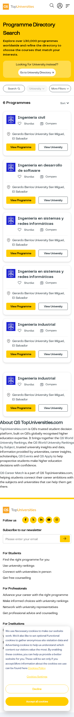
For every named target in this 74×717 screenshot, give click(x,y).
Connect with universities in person (27, 572)
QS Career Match (12, 473)
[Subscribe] (65, 538)
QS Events (26, 456)
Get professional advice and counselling (30, 613)
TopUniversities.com (14, 429)
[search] (52, 6)
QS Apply (46, 456)
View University (53, 147)
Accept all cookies (37, 701)
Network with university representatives (30, 607)
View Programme (20, 147)
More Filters (58, 88)
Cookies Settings (37, 676)
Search (12, 88)
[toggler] (67, 5)
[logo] (18, 5)
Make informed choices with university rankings (35, 601)
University (35, 88)
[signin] (59, 5)
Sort (62, 103)
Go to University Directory (35, 72)
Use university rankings (18, 566)
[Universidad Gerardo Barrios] (10, 119)
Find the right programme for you (26, 560)
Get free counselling (17, 578)
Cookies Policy (37, 668)
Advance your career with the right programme (35, 595)
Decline (37, 689)
